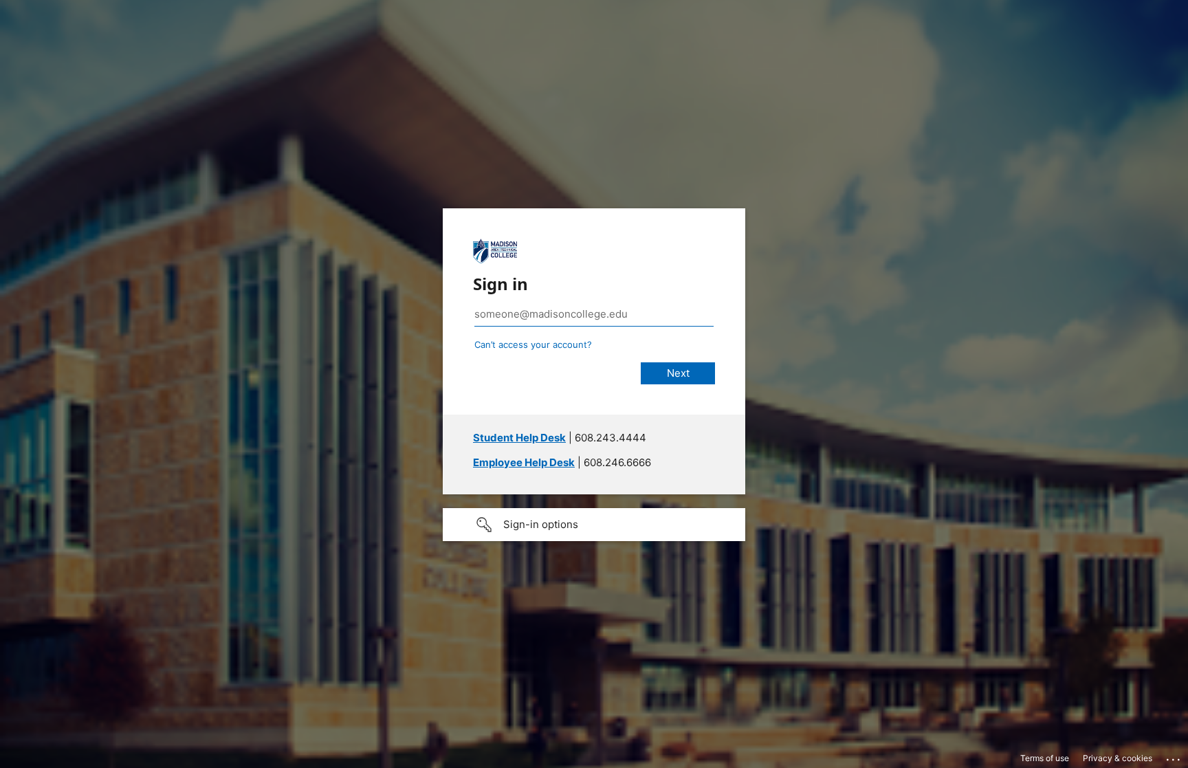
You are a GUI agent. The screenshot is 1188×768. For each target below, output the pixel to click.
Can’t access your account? (533, 344)
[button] (594, 524)
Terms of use (1044, 758)
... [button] (1174, 756)
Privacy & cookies (1117, 758)
